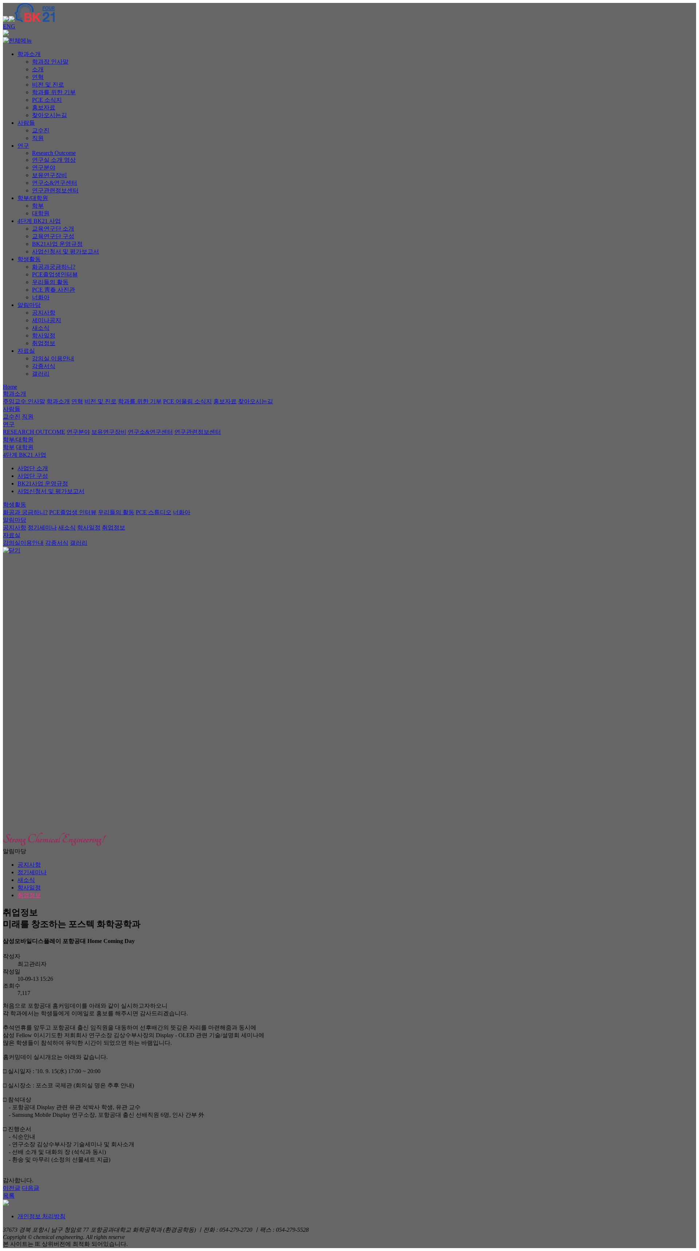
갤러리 (41, 374)
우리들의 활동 (50, 282)
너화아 (41, 297)
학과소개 (29, 54)
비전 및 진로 (48, 84)
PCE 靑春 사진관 (53, 290)
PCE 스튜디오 (153, 512)
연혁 (38, 77)
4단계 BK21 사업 (39, 221)
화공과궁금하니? (53, 267)
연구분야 (43, 167)
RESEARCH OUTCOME (34, 432)
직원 (38, 138)
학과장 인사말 (50, 62)
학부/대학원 (32, 198)
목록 (9, 1195)
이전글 (11, 1188)
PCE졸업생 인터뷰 (72, 512)
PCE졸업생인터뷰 (55, 274)
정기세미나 (42, 527)
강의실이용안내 (23, 543)
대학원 (41, 213)
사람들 (26, 123)
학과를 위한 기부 (54, 92)
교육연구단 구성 (53, 236)
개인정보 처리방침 (41, 1216)
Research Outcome (54, 153)
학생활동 (29, 259)
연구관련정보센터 (55, 190)
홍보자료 (43, 107)
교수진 (41, 130)
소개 (38, 69)
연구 (23, 146)
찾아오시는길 (49, 115)
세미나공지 (46, 320)
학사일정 (43, 335)
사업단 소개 (32, 468)
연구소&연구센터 (54, 183)
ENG (9, 26)
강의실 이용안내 (53, 358)
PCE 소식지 (47, 100)
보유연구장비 (49, 175)
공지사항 (43, 312)
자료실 (26, 351)
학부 (38, 206)
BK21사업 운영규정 (57, 244)
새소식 (41, 328)
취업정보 (43, 343)
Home (10, 387)
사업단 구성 (32, 476)
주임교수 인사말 (24, 401)
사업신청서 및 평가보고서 (65, 251)
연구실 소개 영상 (54, 160)
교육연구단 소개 (53, 228)
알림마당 (29, 305)
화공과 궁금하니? (25, 512)
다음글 (30, 1188)
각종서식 (43, 366)
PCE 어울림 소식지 (187, 401)
